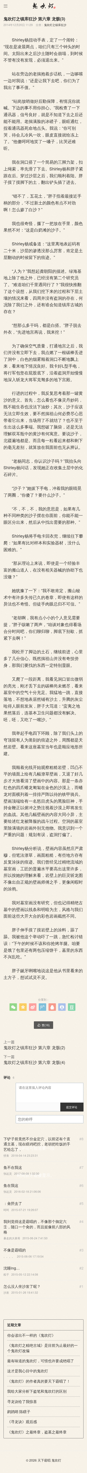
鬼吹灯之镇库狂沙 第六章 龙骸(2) (34, 1047)
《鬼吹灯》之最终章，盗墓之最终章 (37, 1432)
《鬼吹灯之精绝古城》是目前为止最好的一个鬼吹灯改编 (42, 1348)
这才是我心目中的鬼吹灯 (27, 1370)
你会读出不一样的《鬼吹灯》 (31, 1335)
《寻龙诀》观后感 (22, 1421)
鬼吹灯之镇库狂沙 (55, 25)
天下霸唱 (44, 1460)
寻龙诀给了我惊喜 (22, 1401)
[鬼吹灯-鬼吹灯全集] (43, 5)
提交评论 (71, 1107)
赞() (43, 1025)
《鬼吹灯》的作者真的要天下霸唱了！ (38, 1381)
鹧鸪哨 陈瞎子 (18, 1411)
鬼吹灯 (56, 1460)
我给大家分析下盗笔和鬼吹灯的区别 (37, 1391)
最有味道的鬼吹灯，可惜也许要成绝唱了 (40, 1360)
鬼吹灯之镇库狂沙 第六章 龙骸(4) (34, 1062)
